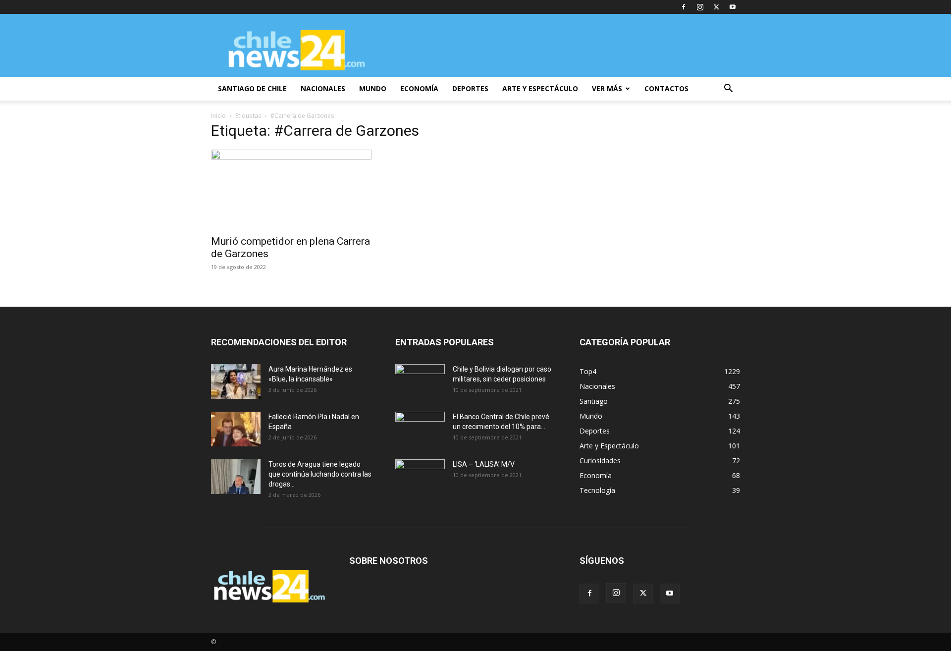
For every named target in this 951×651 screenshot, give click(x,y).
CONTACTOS (666, 88)
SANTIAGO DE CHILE (252, 88)
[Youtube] (732, 7)
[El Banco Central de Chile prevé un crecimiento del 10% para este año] (420, 429)
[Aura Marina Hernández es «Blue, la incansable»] (236, 381)
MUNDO (372, 88)
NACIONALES (323, 88)
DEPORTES (470, 88)
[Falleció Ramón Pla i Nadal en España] (236, 429)
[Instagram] (699, 7)
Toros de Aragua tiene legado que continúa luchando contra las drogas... (319, 474)
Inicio (218, 115)
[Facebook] (683, 7)
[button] (728, 89)
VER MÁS (607, 88)
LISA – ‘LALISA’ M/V (484, 464)
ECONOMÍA (419, 88)
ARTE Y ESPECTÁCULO (540, 88)
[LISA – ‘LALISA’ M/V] (420, 476)
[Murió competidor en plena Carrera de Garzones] (291, 189)
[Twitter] (716, 7)
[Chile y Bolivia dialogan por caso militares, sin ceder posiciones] (420, 381)
